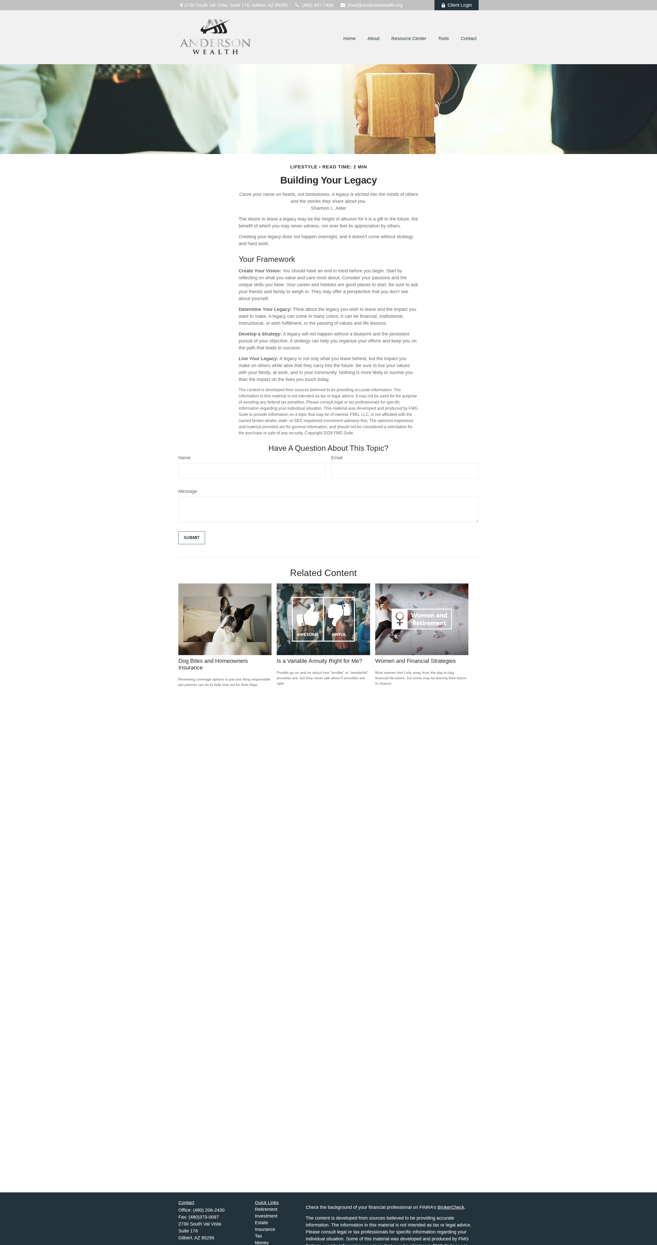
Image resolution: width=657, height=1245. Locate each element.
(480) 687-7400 (317, 5)
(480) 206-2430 (209, 1210)
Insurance (265, 1229)
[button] (349, 38)
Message (187, 491)
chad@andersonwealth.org (375, 5)
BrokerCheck (451, 1207)
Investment (266, 1216)
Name (184, 457)
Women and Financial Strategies (415, 661)
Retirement (266, 1209)
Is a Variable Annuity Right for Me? (319, 661)
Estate (261, 1222)
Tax (258, 1236)
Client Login (460, 5)
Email (337, 457)
